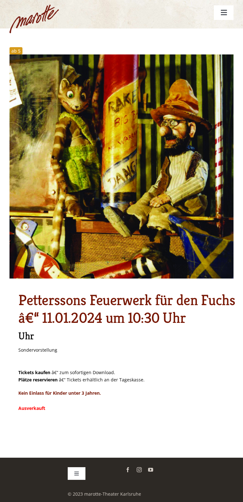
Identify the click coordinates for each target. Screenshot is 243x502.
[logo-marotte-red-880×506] (34, 7)
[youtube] (150, 469)
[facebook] (127, 469)
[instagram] (139, 469)
